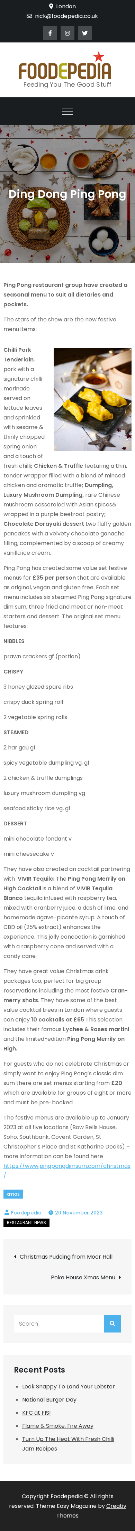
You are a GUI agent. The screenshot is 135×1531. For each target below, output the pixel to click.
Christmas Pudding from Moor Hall (67, 1257)
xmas (13, 1194)
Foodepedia (26, 1212)
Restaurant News (26, 1222)
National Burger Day (49, 1400)
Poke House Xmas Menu (83, 1277)
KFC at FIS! (36, 1413)
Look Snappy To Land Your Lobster (68, 1387)
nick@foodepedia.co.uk (66, 16)
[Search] (112, 1324)
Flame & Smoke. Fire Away (57, 1426)
